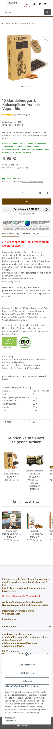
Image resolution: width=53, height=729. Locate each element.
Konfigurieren (27, 673)
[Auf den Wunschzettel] (45, 39)
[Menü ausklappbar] (3, 2)
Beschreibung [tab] (10, 233)
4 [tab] (31, 86)
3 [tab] (28, 86)
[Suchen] (47, 12)
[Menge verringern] (5, 193)
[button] (34, 4)
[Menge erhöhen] (47, 193)
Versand (24, 167)
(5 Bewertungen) (22, 114)
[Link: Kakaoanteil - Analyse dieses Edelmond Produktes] (26, 225)
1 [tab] (22, 86)
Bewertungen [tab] (31, 233)
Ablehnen (27, 681)
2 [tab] (25, 86)
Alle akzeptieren (27, 664)
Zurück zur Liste (11, 23)
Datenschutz (10, 720)
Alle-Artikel (27, 5)
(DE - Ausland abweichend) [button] (32, 182)
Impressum (10, 718)
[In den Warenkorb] (4, 31)
